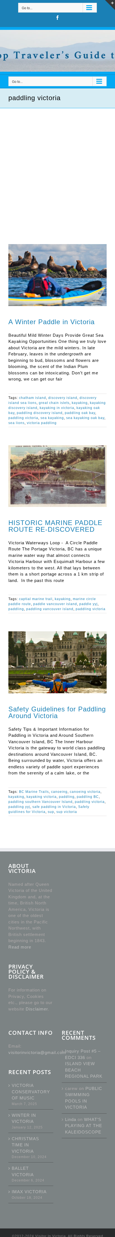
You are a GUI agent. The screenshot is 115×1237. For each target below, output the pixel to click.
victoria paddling (42, 423)
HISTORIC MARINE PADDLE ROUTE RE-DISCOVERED (55, 526)
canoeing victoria (85, 792)
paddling (16, 609)
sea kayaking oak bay (85, 418)
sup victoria (66, 812)
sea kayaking (52, 418)
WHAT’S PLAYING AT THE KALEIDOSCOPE (83, 1125)
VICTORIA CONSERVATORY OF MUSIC (31, 1091)
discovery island (62, 398)
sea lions (16, 423)
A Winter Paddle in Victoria (51, 322)
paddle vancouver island (55, 604)
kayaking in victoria (57, 408)
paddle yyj (88, 604)
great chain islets (54, 403)
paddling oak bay (80, 413)
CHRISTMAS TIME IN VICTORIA (25, 1145)
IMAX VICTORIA (29, 1191)
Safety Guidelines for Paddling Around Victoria (57, 712)
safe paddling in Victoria (54, 807)
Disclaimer (37, 1009)
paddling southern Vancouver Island (40, 802)
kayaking (80, 403)
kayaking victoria (42, 797)
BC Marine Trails (34, 792)
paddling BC (88, 797)
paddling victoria (23, 418)
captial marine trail (35, 599)
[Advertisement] (57, 168)
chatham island (32, 398)
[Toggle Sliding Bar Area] (110, 5)
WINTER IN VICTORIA (24, 1118)
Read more (19, 947)
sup (51, 812)
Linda (70, 1119)
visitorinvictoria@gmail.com (37, 1052)
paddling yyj (19, 807)
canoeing (59, 792)
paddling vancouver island (49, 609)
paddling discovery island (40, 413)
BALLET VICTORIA (23, 1171)
